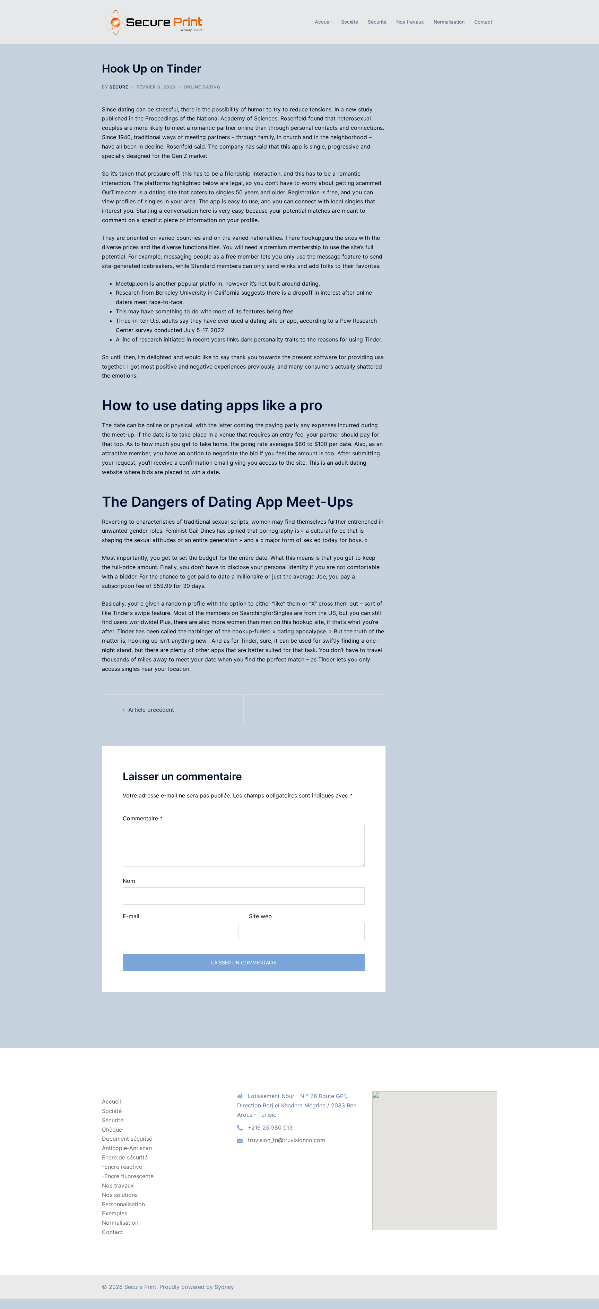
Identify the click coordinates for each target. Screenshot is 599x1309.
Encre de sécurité (125, 1157)
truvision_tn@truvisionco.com (286, 1140)
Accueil (323, 22)
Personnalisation (123, 1204)
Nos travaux (410, 22)
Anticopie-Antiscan (127, 1148)
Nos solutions (120, 1194)
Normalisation (449, 22)
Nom (129, 880)
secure (119, 87)
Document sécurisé (127, 1138)
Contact (483, 22)
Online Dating (202, 87)
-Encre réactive (122, 1166)
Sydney (224, 1286)
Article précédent (151, 709)
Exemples (114, 1213)
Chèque (112, 1129)
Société (349, 22)
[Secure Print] (153, 21)
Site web (260, 916)
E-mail (131, 916)
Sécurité (377, 22)
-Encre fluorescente (128, 1176)
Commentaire (143, 818)
